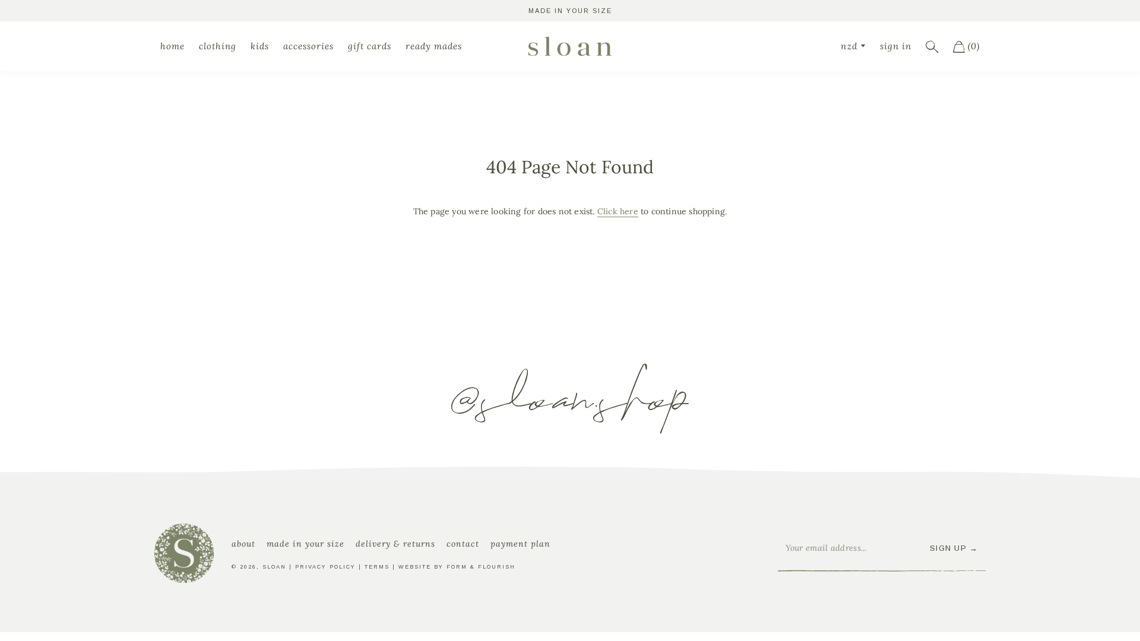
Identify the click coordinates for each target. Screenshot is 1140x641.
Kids (260, 46)
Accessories (308, 46)
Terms (377, 567)
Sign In (895, 46)
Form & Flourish (480, 567)
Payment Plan (520, 543)
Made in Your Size (305, 543)
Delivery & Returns (395, 543)
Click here (617, 211)
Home (172, 46)
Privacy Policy (325, 567)
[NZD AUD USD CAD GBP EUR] (853, 46)
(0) (972, 46)
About (243, 543)
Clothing (217, 46)
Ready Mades (434, 46)
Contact (462, 543)
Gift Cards (369, 46)
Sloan (274, 567)
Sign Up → (954, 548)
